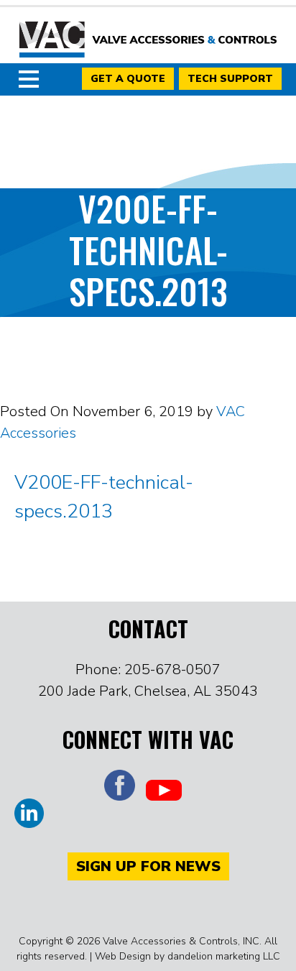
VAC (148, 39)
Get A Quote (128, 79)
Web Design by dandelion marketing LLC (187, 956)
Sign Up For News (148, 866)
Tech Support (230, 79)
